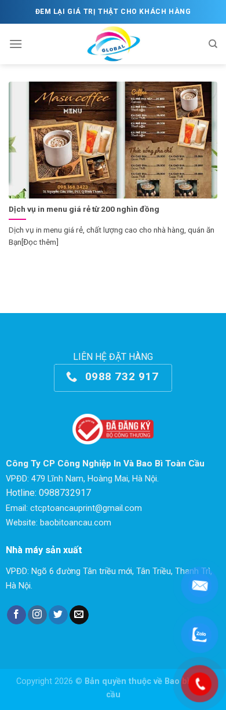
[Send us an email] (79, 615)
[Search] (213, 44)
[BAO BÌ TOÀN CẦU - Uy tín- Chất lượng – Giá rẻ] (113, 44)
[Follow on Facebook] (16, 615)
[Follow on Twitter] (58, 615)
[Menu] (16, 44)
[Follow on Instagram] (37, 615)
